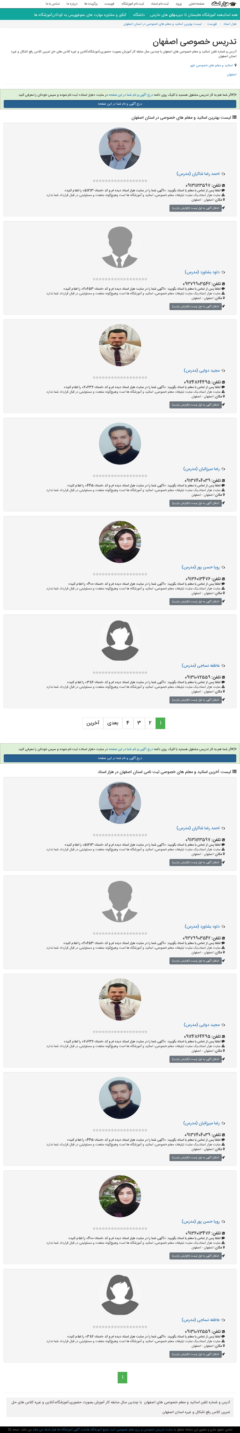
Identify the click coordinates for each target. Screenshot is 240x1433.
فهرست (109, 4)
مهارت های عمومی (91, 15)
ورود (179, 4)
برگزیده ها (91, 4)
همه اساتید (232, 15)
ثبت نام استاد (160, 4)
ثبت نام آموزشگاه (132, 4)
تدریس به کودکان (67, 15)
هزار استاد (229, 24)
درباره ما (72, 4)
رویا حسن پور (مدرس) (201, 567)
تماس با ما (53, 4)
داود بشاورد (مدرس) (202, 272)
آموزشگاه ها (43, 15)
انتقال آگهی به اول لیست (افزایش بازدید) (195, 208)
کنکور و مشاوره (115, 15)
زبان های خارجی (163, 15)
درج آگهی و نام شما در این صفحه (130, 95)
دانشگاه (139, 15)
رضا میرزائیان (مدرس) (201, 469)
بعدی (112, 723)
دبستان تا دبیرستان (187, 15)
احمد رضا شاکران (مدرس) (198, 174)
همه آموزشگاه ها (211, 15)
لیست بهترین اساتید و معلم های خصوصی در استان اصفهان (163, 24)
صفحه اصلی (196, 4)
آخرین (92, 723)
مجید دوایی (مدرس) (202, 370)
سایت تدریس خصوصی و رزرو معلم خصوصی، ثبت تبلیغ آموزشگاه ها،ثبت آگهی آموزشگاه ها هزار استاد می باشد (102, 1429)
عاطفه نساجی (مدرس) (201, 665)
